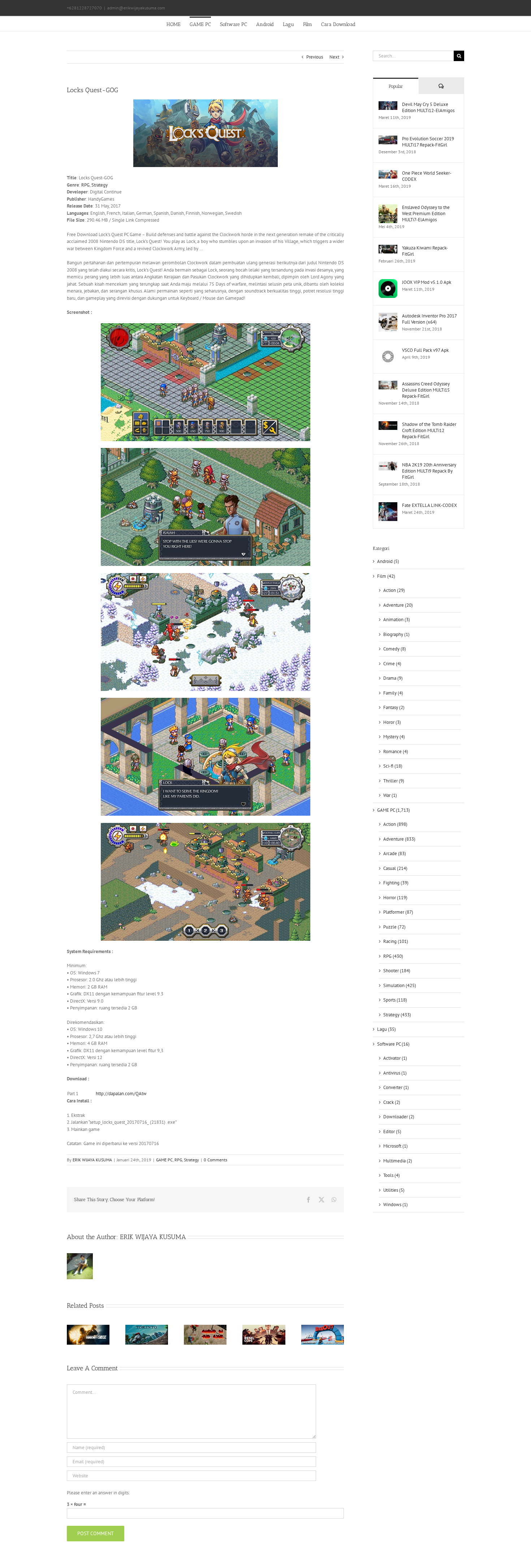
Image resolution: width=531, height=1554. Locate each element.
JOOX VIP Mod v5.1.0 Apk (426, 282)
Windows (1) (395, 1204)
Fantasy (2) (394, 707)
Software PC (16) (393, 1044)
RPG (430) (393, 956)
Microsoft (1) (395, 1146)
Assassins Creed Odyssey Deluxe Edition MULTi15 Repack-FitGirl (426, 390)
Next (334, 57)
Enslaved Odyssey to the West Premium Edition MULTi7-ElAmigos (426, 213)
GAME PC (164, 1159)
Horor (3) (392, 722)
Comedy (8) (394, 649)
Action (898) (395, 824)
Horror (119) (395, 898)
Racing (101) (395, 941)
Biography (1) (396, 634)
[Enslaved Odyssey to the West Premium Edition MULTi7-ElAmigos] (388, 208)
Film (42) (386, 576)
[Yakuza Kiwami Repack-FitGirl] (388, 248)
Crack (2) (391, 1102)
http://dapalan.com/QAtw (122, 1093)
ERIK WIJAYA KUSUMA (92, 1159)
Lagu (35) (386, 1029)
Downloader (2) (398, 1117)
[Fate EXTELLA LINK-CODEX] (388, 506)
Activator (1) (395, 1058)
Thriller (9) (393, 781)
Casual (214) (395, 868)
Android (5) (388, 561)
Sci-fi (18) (392, 766)
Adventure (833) (399, 839)
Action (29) (394, 590)
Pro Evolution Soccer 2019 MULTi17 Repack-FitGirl (428, 142)
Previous (314, 57)
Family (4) (393, 693)
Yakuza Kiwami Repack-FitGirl (425, 251)
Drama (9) (393, 678)
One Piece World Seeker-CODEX (427, 176)
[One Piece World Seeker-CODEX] (388, 173)
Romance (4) (395, 751)
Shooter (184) (396, 971)
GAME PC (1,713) (393, 810)
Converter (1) (396, 1087)
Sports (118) (395, 1000)
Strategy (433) (397, 1015)
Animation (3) (396, 619)
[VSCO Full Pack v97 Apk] (388, 350)
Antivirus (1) (395, 1073)
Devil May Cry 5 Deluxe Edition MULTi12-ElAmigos (428, 107)
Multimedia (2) (397, 1161)
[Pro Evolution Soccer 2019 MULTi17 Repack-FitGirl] (388, 139)
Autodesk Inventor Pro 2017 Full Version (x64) (429, 319)
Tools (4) (391, 1175)
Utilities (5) (394, 1190)
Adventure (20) (398, 605)
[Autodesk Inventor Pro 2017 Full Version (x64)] (388, 316)
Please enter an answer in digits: (98, 1493)
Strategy (99, 185)
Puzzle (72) (394, 927)
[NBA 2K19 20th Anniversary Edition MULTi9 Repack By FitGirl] (388, 465)
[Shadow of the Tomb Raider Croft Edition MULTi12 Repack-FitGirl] (388, 425)
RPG (85, 185)
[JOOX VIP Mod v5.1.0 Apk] (388, 282)
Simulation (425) (399, 985)
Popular (396, 86)
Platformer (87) (398, 912)
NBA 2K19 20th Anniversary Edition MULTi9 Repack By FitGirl (429, 471)
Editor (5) (392, 1131)
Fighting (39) (396, 883)
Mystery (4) (394, 737)
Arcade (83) (394, 853)
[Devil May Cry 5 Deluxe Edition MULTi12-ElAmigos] (388, 105)
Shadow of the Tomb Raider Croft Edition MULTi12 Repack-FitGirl (429, 430)
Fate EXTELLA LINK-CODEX (429, 505)
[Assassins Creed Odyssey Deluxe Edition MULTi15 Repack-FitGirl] (388, 384)
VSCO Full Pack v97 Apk (425, 350)
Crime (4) (392, 664)
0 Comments (215, 1159)
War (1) (390, 795)
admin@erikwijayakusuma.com (136, 7)
